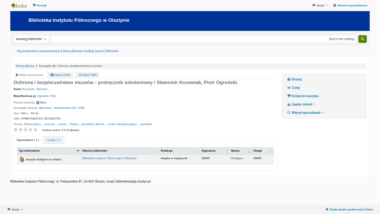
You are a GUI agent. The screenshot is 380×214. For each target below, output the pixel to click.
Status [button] (235, 150)
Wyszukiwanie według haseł (83, 51)
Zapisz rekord (302, 104)
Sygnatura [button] (209, 150)
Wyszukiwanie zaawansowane (38, 51)
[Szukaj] (362, 39)
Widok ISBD (89, 74)
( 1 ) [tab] (28, 139)
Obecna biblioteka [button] (94, 150)
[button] (39, 5)
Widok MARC (62, 74)
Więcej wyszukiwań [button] (306, 112)
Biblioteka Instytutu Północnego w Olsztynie (21, 6)
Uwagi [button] (258, 150)
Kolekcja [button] (167, 150)
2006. (81, 107)
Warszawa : (46, 107)
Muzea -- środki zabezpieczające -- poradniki (124, 124)
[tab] (54, 140)
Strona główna (25, 65)
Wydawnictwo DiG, (65, 107)
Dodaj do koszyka (305, 96)
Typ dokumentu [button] (29, 150)
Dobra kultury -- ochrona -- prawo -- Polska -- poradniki (58, 124)
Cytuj (295, 87)
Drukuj (296, 79)
